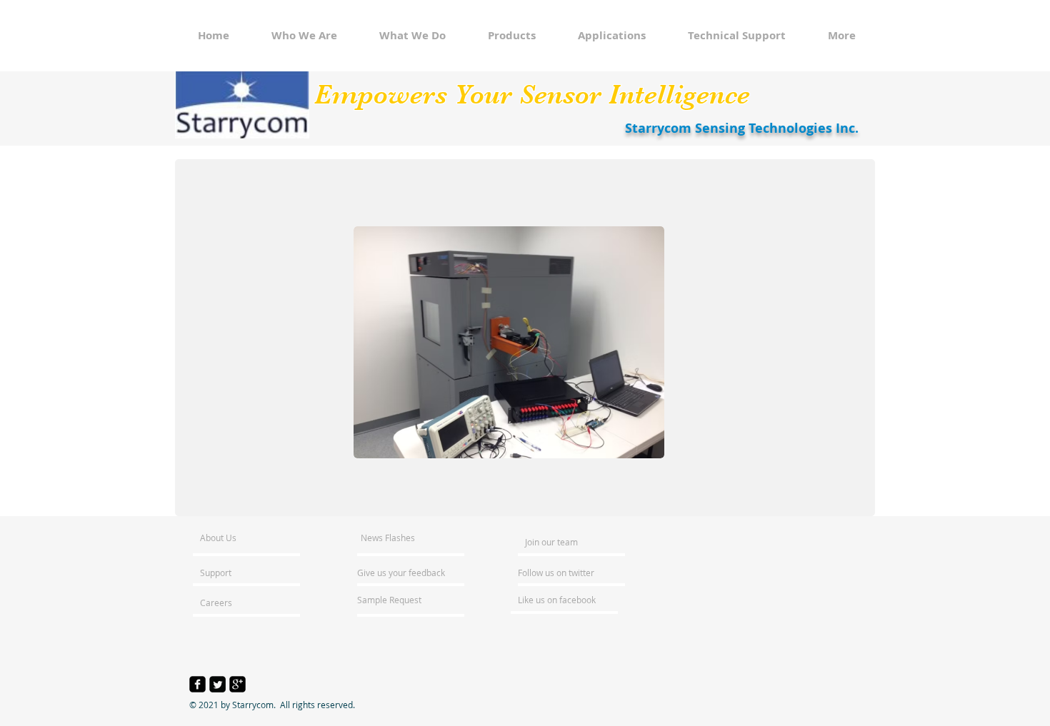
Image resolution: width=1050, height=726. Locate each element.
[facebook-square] (197, 684)
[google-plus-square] (237, 684)
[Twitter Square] (217, 684)
